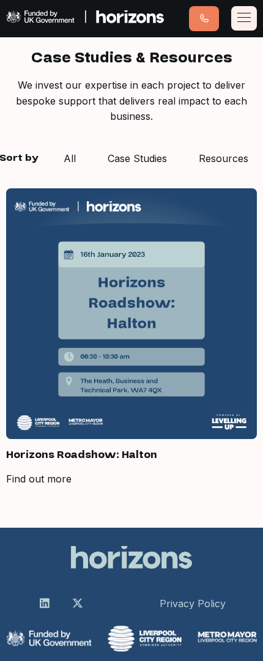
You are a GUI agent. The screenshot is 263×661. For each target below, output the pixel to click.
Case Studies (137, 158)
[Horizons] (85, 18)
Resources (223, 158)
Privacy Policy (193, 603)
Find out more (39, 479)
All (70, 158)
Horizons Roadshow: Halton (81, 455)
